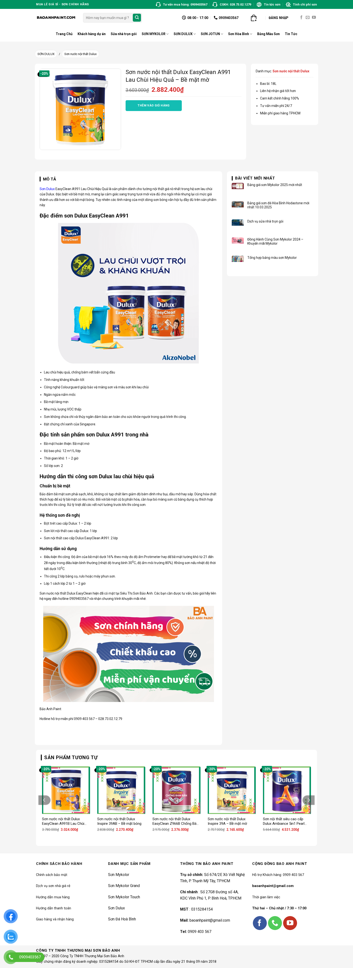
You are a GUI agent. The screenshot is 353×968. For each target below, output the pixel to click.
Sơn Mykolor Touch (124, 897)
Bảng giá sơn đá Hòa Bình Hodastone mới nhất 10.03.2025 (278, 205)
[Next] (309, 800)
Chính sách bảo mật (51, 875)
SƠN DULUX (183, 34)
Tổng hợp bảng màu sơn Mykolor (272, 258)
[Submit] (137, 18)
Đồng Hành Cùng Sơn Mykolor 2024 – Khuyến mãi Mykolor (275, 241)
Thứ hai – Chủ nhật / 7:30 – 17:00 (279, 908)
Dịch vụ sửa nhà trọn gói (265, 221)
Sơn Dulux (47, 189)
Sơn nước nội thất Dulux (80, 54)
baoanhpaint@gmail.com (209, 920)
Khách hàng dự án (92, 34)
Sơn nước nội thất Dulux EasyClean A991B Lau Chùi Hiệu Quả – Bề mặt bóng (63, 821)
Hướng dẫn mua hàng (53, 897)
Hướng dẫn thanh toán (53, 908)
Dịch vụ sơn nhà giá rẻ (53, 886)
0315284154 (202, 909)
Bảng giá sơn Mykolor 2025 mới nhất (274, 185)
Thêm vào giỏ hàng (154, 105)
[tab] (48, 179)
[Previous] (44, 800)
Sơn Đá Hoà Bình (122, 919)
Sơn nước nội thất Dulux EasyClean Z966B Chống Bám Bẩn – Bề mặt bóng (176, 821)
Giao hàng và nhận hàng (55, 919)
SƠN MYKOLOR (153, 34)
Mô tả (49, 179)
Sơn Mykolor (118, 874)
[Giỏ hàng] (254, 18)
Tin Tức (291, 34)
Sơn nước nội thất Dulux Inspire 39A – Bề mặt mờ (227, 821)
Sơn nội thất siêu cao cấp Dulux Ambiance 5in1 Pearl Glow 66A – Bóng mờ (283, 821)
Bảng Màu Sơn (268, 34)
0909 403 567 (199, 931)
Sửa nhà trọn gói (124, 34)
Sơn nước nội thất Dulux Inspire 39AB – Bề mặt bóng (119, 821)
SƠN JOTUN (210, 34)
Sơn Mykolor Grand (124, 885)
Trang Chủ (64, 34)
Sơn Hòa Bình (238, 34)
